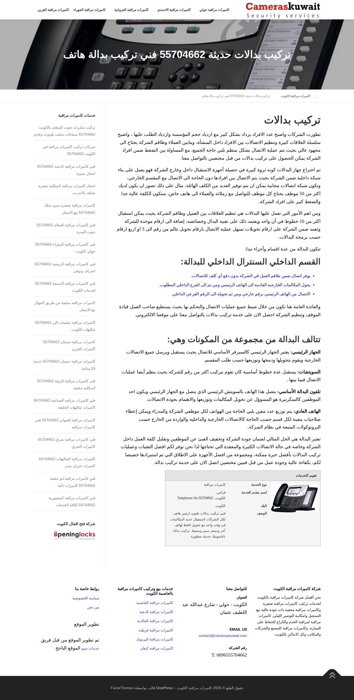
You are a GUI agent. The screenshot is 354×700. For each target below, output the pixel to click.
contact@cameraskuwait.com (223, 635)
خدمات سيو (90, 648)
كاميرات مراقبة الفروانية (131, 10)
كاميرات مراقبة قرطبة (156, 630)
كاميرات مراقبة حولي (214, 10)
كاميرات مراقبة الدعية (156, 612)
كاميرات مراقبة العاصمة (154, 603)
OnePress (164, 688)
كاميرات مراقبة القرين (53, 10)
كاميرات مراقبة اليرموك (154, 639)
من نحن (93, 607)
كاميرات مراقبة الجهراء (89, 10)
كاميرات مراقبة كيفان (156, 648)
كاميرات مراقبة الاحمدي (174, 10)
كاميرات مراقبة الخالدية (155, 621)
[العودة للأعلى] (332, 676)
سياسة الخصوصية (85, 598)
